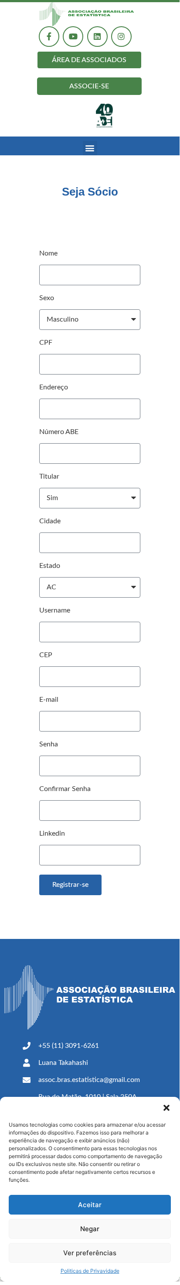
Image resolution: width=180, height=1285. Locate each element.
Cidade (50, 521)
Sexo (46, 297)
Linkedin (52, 833)
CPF (45, 342)
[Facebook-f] (49, 36)
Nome (48, 253)
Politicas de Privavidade (90, 1270)
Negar (89, 1229)
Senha (48, 744)
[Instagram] (121, 36)
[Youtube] (73, 36)
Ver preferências (89, 1253)
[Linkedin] (97, 36)
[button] (166, 1107)
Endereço (53, 387)
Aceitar (90, 1205)
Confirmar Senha (65, 788)
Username (54, 610)
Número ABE (58, 431)
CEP (45, 654)
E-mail (48, 699)
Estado (49, 565)
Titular (49, 476)
